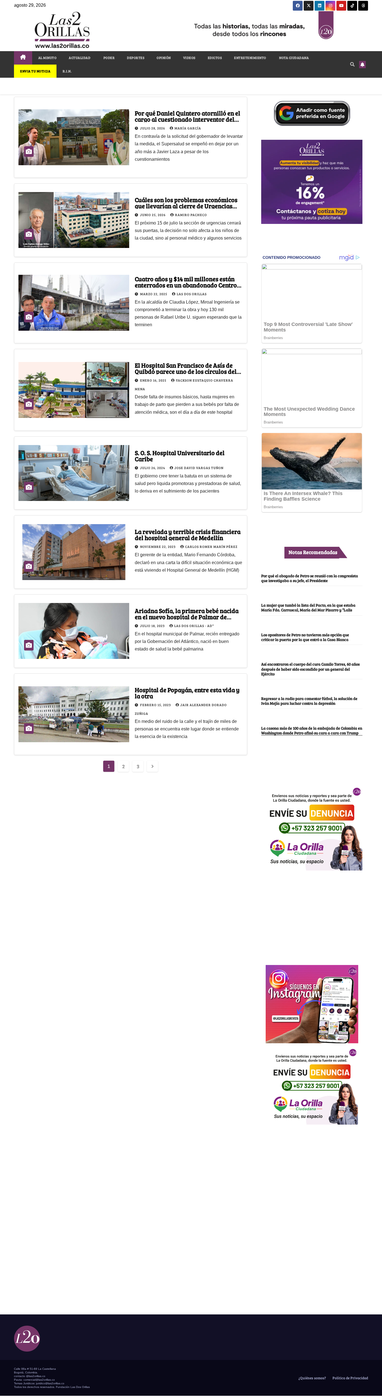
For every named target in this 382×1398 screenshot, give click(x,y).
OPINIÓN (164, 57)
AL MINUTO (47, 57)
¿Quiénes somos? (312, 1377)
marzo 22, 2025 (154, 294)
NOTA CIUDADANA (294, 57)
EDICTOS (215, 57)
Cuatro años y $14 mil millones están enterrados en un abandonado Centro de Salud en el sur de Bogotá (186, 285)
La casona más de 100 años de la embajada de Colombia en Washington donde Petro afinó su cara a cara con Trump (311, 730)
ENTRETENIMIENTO (250, 57)
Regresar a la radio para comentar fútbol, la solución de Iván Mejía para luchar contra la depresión (309, 701)
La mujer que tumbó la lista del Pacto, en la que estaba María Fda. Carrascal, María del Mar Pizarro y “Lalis (308, 607)
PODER (109, 57)
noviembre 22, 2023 (158, 546)
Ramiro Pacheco (191, 214)
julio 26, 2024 (153, 467)
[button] (352, 64)
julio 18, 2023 (153, 625)
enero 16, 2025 (153, 380)
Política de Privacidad (350, 1377)
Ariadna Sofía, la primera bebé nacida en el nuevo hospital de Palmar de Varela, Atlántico (187, 616)
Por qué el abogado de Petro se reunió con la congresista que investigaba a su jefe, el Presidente (309, 578)
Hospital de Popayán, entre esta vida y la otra (187, 692)
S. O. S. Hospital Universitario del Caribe (180, 455)
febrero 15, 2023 (156, 704)
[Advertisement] (312, 915)
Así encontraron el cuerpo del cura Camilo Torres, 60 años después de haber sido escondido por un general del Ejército (310, 668)
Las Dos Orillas (192, 294)
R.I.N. (67, 71)
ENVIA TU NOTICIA (35, 71)
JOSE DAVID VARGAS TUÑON (199, 467)
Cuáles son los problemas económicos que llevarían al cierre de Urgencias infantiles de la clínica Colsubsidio (186, 205)
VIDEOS (189, 57)
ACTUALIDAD (79, 57)
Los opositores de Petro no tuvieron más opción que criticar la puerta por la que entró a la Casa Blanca (305, 637)
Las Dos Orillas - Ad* (194, 625)
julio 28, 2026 (153, 128)
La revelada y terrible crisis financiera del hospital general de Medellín (187, 534)
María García (188, 128)
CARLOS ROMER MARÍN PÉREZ (211, 546)
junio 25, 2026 (153, 214)
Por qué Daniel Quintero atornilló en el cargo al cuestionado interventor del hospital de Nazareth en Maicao (187, 119)
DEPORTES (135, 57)
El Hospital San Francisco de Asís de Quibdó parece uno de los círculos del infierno (186, 371)
